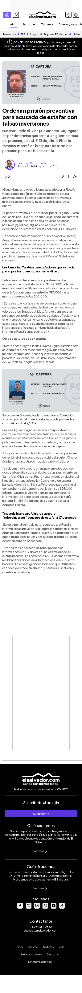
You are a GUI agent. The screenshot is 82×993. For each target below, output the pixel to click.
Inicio (14, 24)
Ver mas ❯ (40, 851)
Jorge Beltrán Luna (34, 163)
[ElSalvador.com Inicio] (42, 14)
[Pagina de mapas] (68, 15)
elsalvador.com (65, 45)
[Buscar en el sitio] (16, 15)
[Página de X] (28, 907)
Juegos (34, 34)
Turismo (47, 24)
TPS (23, 34)
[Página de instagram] (37, 907)
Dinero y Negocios (40, 961)
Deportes (53, 954)
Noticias (29, 24)
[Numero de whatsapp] (45, 907)
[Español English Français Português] (76, 15)
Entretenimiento (31, 954)
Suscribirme (41, 814)
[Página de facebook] (20, 907)
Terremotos (9, 34)
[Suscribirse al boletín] (7, 15)
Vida (61, 947)
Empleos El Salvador (56, 34)
